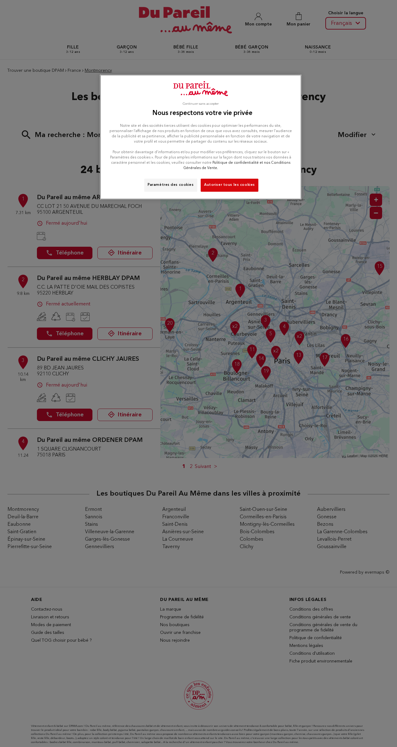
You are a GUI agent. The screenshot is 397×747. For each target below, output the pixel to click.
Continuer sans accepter (201, 104)
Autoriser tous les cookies (229, 185)
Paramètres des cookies (171, 185)
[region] (200, 137)
